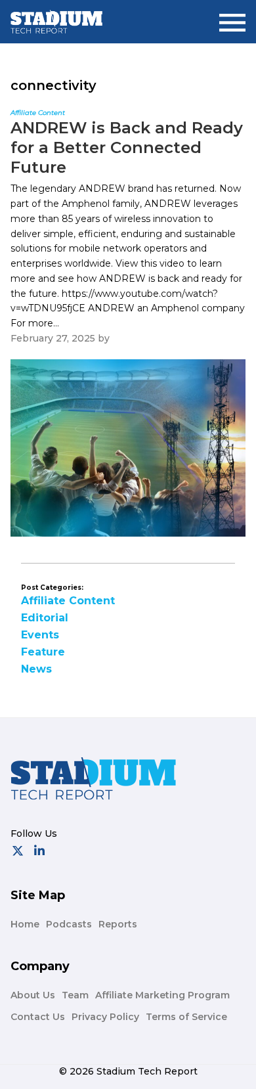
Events (40, 635)
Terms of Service (186, 1017)
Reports (117, 924)
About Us (33, 995)
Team (75, 995)
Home (25, 924)
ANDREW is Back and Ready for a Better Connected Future (127, 147)
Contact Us (38, 1017)
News (36, 669)
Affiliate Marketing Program (162, 995)
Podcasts (69, 924)
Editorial (44, 617)
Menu (232, 17)
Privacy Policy (105, 1017)
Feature (43, 652)
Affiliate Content (68, 600)
